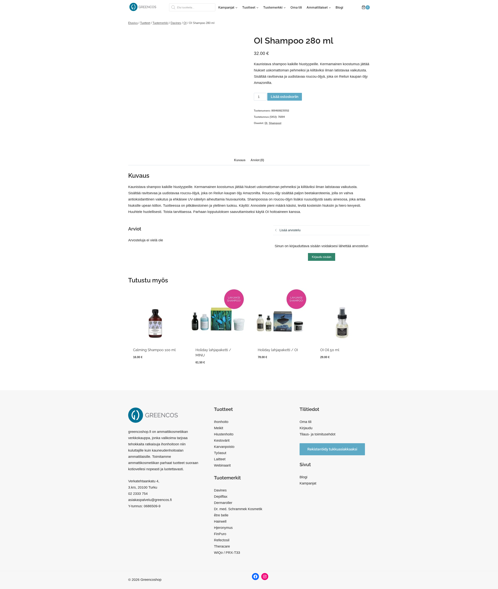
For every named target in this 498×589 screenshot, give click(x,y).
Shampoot (275, 123)
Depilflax (220, 496)
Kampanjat (308, 483)
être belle (221, 515)
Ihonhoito (221, 422)
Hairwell (220, 521)
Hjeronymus (223, 528)
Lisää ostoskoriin (284, 97)
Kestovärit (222, 440)
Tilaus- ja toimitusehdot (317, 434)
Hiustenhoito (223, 434)
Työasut (220, 453)
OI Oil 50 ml (329, 350)
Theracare (222, 546)
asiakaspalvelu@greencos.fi (150, 500)
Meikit (218, 428)
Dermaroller (223, 503)
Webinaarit (222, 465)
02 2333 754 (138, 494)
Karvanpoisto (224, 447)
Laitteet (219, 459)
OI (266, 123)
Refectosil (221, 540)
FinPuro (220, 534)
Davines (220, 490)
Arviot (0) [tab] (257, 160)
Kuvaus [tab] (239, 160)
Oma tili (296, 7)
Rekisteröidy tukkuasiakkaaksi (332, 449)
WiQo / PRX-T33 (227, 553)
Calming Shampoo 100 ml (154, 350)
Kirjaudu (306, 428)
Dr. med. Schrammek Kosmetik (238, 509)
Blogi (339, 7)
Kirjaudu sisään (321, 256)
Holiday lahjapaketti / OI (278, 350)
